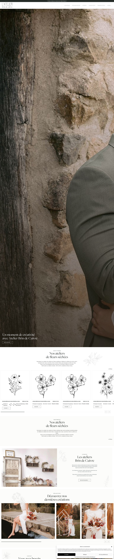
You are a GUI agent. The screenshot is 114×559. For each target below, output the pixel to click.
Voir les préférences (103, 554)
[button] (111, 546)
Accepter (66, 554)
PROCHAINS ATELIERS (76, 5)
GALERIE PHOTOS (92, 5)
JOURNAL (109, 5)
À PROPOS (84, 5)
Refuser (85, 554)
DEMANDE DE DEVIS (101, 5)
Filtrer (110, 369)
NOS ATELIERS (67, 5)
